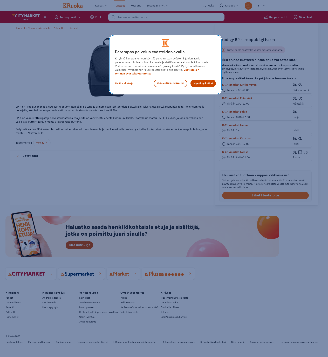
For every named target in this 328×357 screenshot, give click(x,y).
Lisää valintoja (124, 83)
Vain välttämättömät (170, 83)
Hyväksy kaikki (203, 83)
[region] (165, 64)
